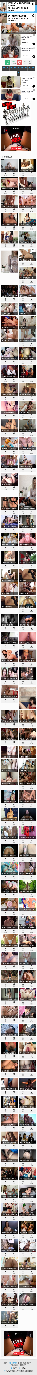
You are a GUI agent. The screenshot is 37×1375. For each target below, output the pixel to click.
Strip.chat (25, 43)
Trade (14, 1368)
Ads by (27, 249)
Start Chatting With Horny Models (27, 37)
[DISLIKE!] (19, 62)
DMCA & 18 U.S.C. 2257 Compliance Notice (19, 1371)
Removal (23, 1368)
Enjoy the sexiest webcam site (28, 49)
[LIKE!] (7, 62)
